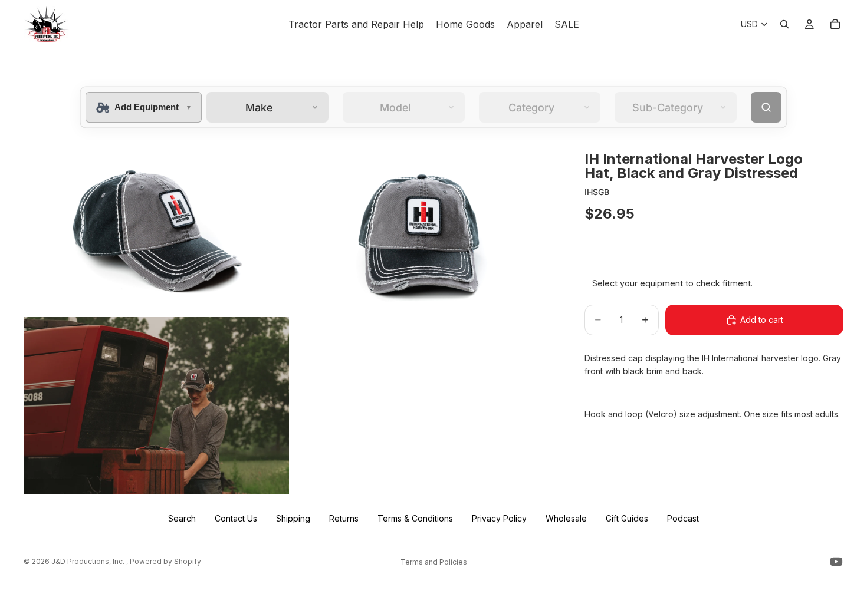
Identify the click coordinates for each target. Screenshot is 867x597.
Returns (344, 518)
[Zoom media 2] (423, 226)
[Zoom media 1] (156, 226)
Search (182, 518)
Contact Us (236, 518)
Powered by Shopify (165, 561)
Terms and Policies (433, 562)
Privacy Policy (499, 518)
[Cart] (835, 24)
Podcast (683, 518)
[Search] (784, 24)
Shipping (293, 518)
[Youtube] (836, 562)
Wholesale (566, 518)
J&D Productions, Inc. (88, 561)
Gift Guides (627, 518)
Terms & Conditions (415, 518)
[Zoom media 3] (156, 405)
